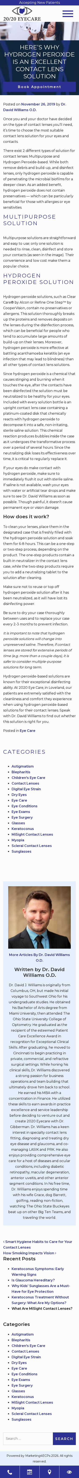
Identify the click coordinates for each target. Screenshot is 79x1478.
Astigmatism (23, 766)
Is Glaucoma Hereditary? (33, 1280)
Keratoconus (23, 829)
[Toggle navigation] (68, 14)
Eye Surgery (22, 817)
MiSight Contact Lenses (32, 834)
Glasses (18, 823)
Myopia (18, 840)
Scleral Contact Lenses (32, 846)
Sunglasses (21, 851)
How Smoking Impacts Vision (29, 1253)
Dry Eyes (19, 795)
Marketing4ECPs (37, 1456)
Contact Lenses (25, 783)
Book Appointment (39, 87)
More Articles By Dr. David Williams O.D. (39, 958)
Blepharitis (21, 772)
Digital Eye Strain (26, 789)
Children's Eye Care (28, 778)
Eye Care (27, 731)
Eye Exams (21, 812)
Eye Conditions (24, 806)
